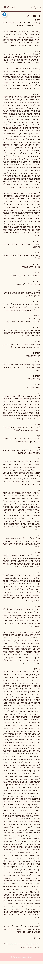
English (13, 7)
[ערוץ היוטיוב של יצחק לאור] (5, 7)
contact (24, 957)
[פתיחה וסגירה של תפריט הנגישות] (4, 14)
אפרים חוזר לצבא (31, 947)
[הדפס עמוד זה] (8, 7)
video (29, 957)
